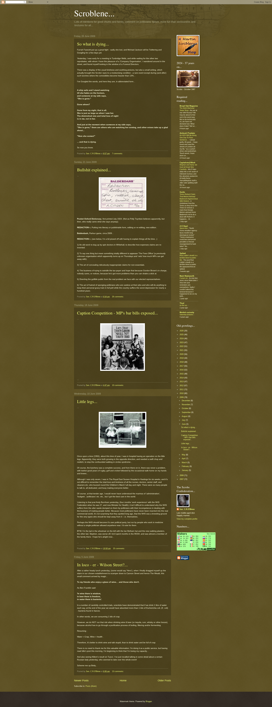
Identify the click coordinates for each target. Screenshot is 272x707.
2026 (182, 331)
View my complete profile (187, 519)
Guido (182, 192)
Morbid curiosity (187, 312)
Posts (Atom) (91, 686)
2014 (182, 378)
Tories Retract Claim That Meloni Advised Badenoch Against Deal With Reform (189, 197)
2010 (182, 393)
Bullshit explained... (94, 169)
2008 (182, 475)
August (185, 416)
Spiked (183, 253)
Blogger (149, 701)
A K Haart (184, 226)
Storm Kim (184, 228)
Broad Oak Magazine (189, 106)
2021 (182, 350)
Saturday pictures (187, 315)
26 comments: (118, 297)
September (186, 412)
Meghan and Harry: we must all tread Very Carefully (188, 167)
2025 (182, 334)
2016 (182, 370)
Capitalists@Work (187, 163)
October (185, 408)
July (184, 420)
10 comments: (118, 385)
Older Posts (164, 680)
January (185, 470)
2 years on (184, 278)
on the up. (184, 305)
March (184, 462)
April (184, 458)
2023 (182, 342)
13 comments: (118, 671)
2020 (182, 354)
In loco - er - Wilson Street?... (102, 564)
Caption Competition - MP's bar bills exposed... (117, 313)
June (184, 424)
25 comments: (119, 548)
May (184, 455)
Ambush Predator (187, 133)
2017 (182, 366)
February (186, 466)
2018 (182, 362)
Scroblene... (94, 13)
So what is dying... (93, 44)
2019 (182, 358)
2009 (182, 397)
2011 (182, 389)
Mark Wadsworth (187, 276)
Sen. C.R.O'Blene (187, 509)
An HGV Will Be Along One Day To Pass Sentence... (188, 137)
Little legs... (87, 401)
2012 (182, 385)
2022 (182, 346)
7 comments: (117, 153)
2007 (182, 479)
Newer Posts (81, 680)
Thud (182, 303)
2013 (182, 381)
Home (123, 680)
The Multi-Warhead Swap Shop (187, 109)
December (186, 400)
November (186, 404)
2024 (182, 338)
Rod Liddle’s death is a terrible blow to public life (188, 258)
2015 (182, 374)
